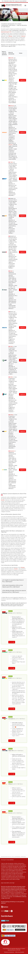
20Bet (11, 346)
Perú (13, 856)
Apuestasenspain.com (6, 32)
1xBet (11, 162)
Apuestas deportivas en (6, 856)
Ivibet (11, 271)
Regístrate (22, 80)
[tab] (14, 580)
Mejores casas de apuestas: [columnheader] (4, 53)
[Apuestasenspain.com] (11, 5)
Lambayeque (17, 856)
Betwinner (12, 451)
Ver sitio (11, 642)
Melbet (11, 414)
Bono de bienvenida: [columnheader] (11, 53)
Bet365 (11, 58)
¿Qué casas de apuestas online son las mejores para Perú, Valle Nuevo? (12, 586)
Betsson (23, 36)
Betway (10, 36)
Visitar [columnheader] (20, 53)
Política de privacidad (19, 952)
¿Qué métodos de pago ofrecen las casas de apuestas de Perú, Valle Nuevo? (14, 591)
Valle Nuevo (19, 613)
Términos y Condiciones (9, 952)
